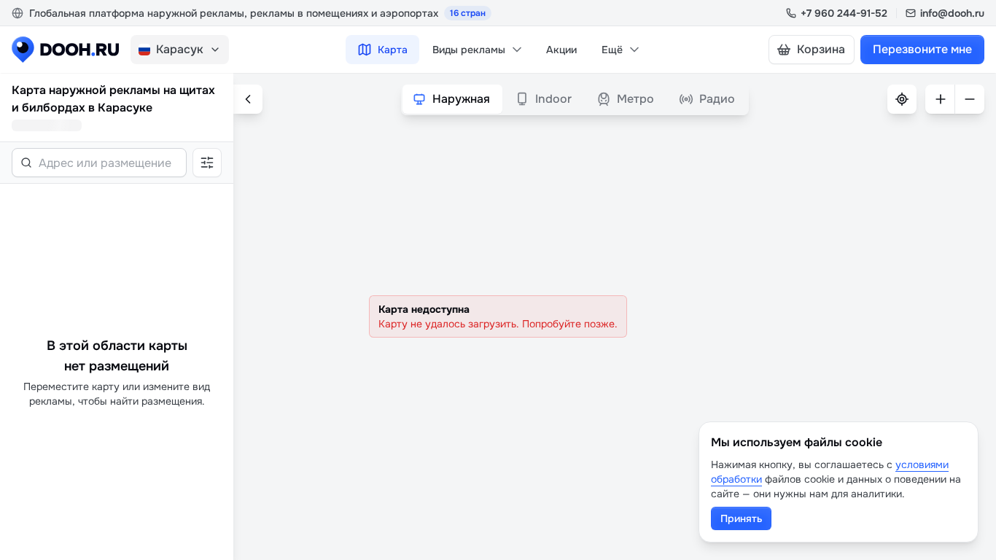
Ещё (612, 49)
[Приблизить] (939, 99)
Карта (393, 49)
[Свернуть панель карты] (247, 99)
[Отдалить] (969, 99)
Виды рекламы (468, 49)
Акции (561, 49)
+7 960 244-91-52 (844, 13)
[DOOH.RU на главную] (65, 49)
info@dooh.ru (952, 13)
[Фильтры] (207, 162)
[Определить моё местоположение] (902, 99)
